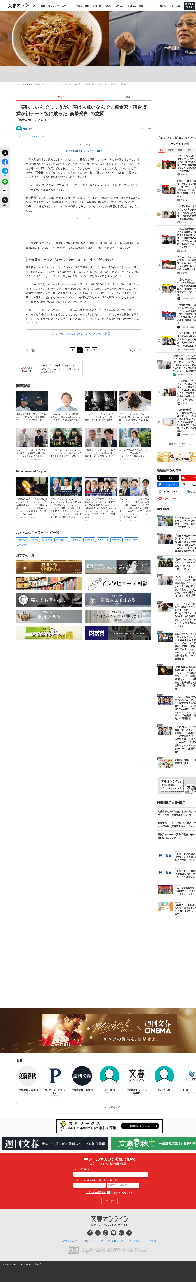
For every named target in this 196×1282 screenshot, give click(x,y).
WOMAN (120, 6)
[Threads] (105, 1233)
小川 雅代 (184, 222)
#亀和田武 (116, 539)
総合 (186, 144)
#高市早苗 (47, 539)
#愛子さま (89, 539)
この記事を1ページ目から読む (85, 151)
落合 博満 (27, 128)
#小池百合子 (131, 539)
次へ (133, 350)
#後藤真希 (22, 539)
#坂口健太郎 (62, 539)
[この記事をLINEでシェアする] (5, 182)
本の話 (37, 1264)
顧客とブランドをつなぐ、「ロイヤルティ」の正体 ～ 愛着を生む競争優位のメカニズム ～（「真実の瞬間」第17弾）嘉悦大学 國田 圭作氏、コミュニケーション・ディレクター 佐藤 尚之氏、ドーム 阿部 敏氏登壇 (66, 509)
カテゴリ (66, 6)
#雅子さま (76, 539)
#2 (128, 97)
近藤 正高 (184, 174)
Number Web (9, 1264)
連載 (87, 6)
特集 (78, 6)
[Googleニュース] (113, 1233)
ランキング (53, 6)
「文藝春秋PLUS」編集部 (185, 375)
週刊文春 (96, 6)
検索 (178, 6)
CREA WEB (25, 1264)
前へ (34, 350)
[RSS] (129, 1233)
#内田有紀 (103, 539)
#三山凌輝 (22, 545)
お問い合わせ (88, 1241)
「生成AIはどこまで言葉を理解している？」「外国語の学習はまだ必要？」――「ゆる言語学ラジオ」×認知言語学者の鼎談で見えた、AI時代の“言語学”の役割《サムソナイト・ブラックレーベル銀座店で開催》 (135, 509)
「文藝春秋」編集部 (188, 349)
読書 (141, 6)
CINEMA (131, 6)
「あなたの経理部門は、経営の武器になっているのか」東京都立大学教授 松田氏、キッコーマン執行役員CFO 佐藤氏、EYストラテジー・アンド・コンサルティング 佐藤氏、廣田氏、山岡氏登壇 (100, 509)
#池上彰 (34, 539)
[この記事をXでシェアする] (5, 153)
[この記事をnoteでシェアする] (5, 191)
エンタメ (26, 84)
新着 (43, 6)
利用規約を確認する (96, 1192)
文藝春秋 (108, 6)
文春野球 (162, 6)
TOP (18, 84)
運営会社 (153, 1241)
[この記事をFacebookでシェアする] (5, 162)
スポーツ (33, 137)
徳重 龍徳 (184, 403)
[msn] (121, 1233)
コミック (150, 6)
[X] (98, 1233)
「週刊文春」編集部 (188, 298)
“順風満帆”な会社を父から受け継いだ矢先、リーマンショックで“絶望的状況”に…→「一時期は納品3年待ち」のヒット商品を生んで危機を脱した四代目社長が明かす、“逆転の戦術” (32, 508)
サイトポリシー (136, 1241)
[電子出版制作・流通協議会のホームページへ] (73, 1251)
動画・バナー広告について (112, 1241)
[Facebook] (90, 1233)
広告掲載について (69, 1241)
